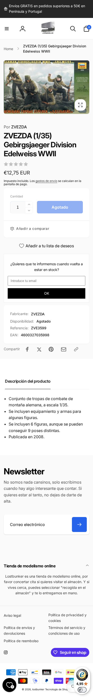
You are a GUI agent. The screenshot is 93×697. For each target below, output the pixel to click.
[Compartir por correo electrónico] (64, 349)
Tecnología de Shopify (58, 689)
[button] (6, 28)
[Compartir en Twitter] (39, 349)
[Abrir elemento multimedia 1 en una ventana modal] (46, 87)
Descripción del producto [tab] (28, 381)
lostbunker (38, 689)
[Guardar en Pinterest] (51, 349)
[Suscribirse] (79, 524)
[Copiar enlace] (76, 349)
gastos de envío (46, 181)
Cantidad (16, 196)
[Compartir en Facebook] (27, 349)
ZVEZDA (15, 126)
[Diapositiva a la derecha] (84, 87)
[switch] (82, 690)
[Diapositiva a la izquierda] (9, 87)
